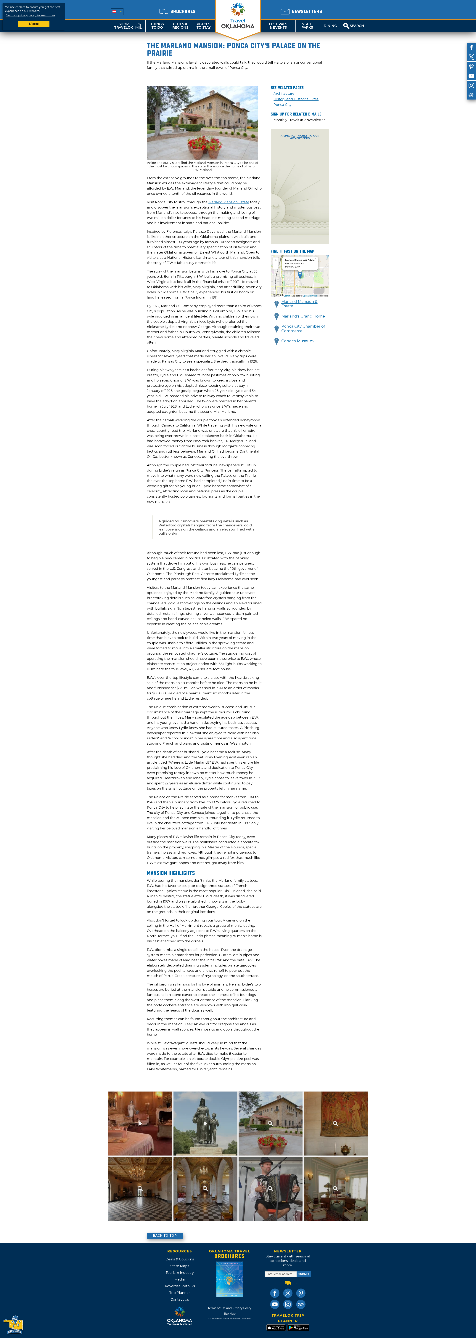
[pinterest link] (300, 1293)
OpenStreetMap (310, 295)
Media (179, 1279)
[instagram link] (287, 1304)
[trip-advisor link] (300, 1304)
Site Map (229, 1313)
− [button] (276, 266)
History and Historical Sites (296, 99)
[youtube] (471, 76)
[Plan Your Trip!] (13, 1325)
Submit (303, 1274)
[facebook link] (274, 1293)
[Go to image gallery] (202, 159)
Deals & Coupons (179, 1259)
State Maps (179, 1266)
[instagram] (471, 85)
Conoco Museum (297, 341)
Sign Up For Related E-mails (296, 114)
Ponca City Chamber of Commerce (303, 328)
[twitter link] (287, 1293)
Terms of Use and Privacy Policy (229, 1308)
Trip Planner (179, 1293)
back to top (165, 1235)
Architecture (284, 94)
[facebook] (471, 47)
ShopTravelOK (123, 26)
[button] (276, 304)
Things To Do (157, 26)
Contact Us (180, 1299)
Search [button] (357, 26)
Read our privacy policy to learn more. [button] (30, 15)
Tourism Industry (180, 1273)
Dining (330, 26)
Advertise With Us (179, 1286)
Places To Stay (204, 26)
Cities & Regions (180, 26)
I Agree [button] (34, 23)
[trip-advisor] (471, 95)
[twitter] (471, 57)
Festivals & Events (278, 26)
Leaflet (287, 295)
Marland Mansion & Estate (299, 303)
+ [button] (276, 260)
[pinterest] (471, 66)
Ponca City (283, 105)
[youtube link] (274, 1304)
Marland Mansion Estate (228, 202)
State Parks (307, 26)
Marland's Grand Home (303, 316)
